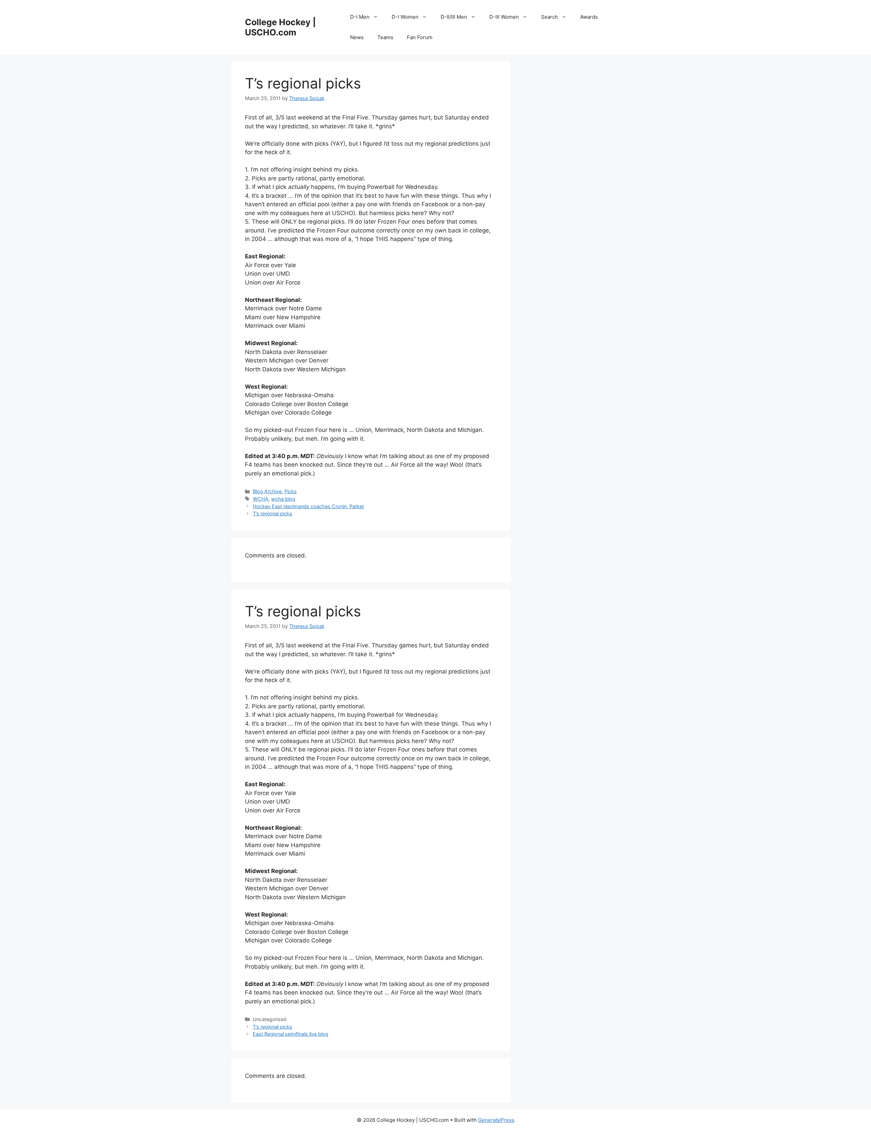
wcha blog (283, 499)
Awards (589, 17)
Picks (290, 491)
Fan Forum (419, 37)
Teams (385, 37)
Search (549, 17)
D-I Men (359, 17)
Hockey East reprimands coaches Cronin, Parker (308, 506)
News (357, 37)
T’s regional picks (272, 513)
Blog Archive (267, 491)
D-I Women (405, 17)
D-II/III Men (454, 17)
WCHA (260, 499)
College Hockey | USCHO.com (280, 27)
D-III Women (504, 17)
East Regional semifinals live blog (290, 1034)
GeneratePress (496, 1120)
